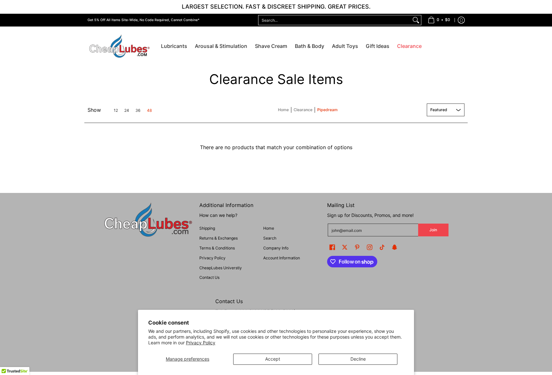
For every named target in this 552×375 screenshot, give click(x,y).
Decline (358, 359)
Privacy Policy (200, 342)
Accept (272, 359)
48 (149, 110)
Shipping (207, 228)
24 (126, 110)
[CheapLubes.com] (119, 46)
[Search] (416, 20)
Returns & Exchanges (218, 238)
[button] (332, 247)
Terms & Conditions (217, 248)
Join (433, 229)
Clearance (303, 109)
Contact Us (209, 277)
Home (283, 109)
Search (269, 238)
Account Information (281, 258)
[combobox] (334, 20)
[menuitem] (439, 20)
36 (138, 110)
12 (116, 110)
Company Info (275, 248)
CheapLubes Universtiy (220, 267)
